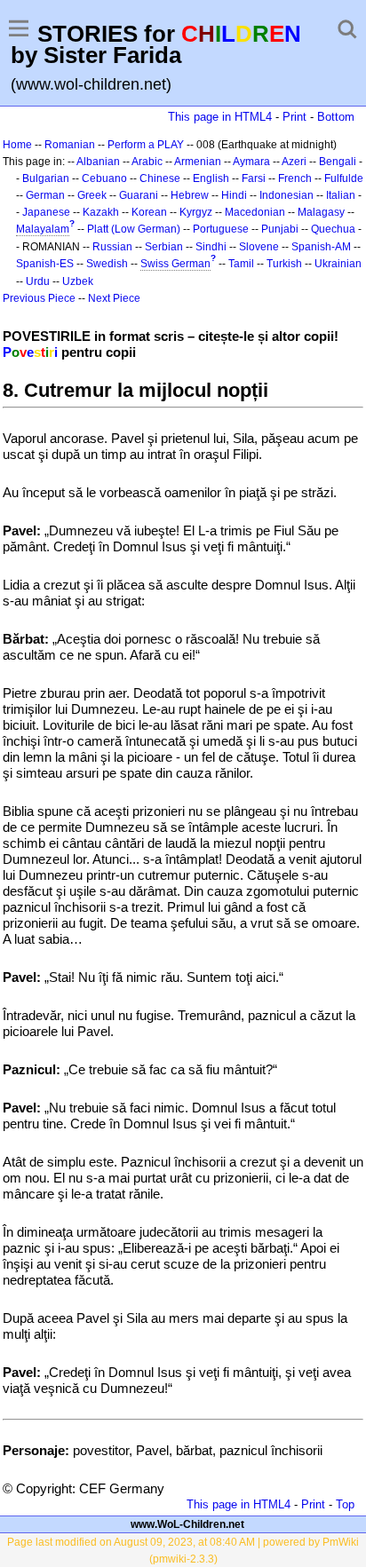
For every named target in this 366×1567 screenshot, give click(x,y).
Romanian (69, 144)
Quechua (333, 229)
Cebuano (104, 178)
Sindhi (211, 247)
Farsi (254, 178)
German (45, 195)
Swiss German (175, 263)
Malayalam (42, 229)
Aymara (251, 161)
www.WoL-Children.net (187, 1524)
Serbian (164, 247)
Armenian (197, 161)
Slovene (259, 247)
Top (345, 1504)
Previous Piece (39, 298)
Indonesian (286, 195)
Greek (92, 195)
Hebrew (190, 195)
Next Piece (114, 298)
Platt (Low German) (133, 229)
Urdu (38, 281)
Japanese (46, 212)
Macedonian (255, 212)
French (295, 178)
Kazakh (101, 212)
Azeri (294, 161)
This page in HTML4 (220, 116)
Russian (112, 247)
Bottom (335, 116)
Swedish (107, 263)
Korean (149, 212)
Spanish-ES (45, 263)
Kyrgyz (195, 212)
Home (17, 144)
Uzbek (77, 281)
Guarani (138, 195)
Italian (340, 195)
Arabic (147, 161)
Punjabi (279, 229)
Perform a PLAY (145, 144)
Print (294, 116)
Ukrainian (338, 263)
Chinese (159, 178)
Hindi (234, 195)
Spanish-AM (321, 247)
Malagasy (321, 212)
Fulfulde (343, 178)
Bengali (337, 161)
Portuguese (221, 229)
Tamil (241, 263)
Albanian (98, 161)
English (211, 178)
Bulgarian (45, 178)
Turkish (284, 263)
